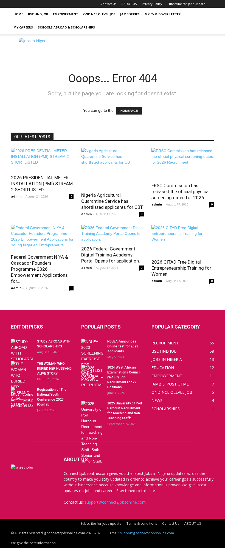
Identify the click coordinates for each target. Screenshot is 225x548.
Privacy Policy (152, 4)
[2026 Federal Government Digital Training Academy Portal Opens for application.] (112, 233)
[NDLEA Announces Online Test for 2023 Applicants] (92, 359)
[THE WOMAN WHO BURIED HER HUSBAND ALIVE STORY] (22, 384)
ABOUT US (129, 4)
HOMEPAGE (129, 110)
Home (18, 14)
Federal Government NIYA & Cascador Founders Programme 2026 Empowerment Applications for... (39, 269)
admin (16, 196)
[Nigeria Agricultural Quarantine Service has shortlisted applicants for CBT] (112, 168)
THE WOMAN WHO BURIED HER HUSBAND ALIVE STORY (54, 368)
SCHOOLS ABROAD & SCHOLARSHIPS (66, 27)
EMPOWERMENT (65, 14)
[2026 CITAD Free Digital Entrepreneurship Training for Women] (182, 240)
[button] (207, 14)
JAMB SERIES (130, 14)
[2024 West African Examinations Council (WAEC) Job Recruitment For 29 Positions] (92, 376)
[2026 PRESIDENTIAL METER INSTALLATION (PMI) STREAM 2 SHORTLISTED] (42, 159)
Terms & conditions (141, 523)
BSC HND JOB (38, 14)
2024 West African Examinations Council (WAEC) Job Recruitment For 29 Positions (123, 377)
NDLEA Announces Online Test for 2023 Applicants (122, 346)
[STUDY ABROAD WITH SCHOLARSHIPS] (22, 350)
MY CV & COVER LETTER (163, 14)
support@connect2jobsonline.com (115, 502)
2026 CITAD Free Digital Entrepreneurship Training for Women (181, 268)
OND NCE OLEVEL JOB (99, 14)
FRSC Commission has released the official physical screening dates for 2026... (180, 191)
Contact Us (108, 4)
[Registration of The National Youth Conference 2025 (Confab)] (22, 398)
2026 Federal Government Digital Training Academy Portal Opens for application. (110, 255)
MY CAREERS (23, 27)
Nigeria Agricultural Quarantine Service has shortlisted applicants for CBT (112, 201)
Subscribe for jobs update (186, 4)
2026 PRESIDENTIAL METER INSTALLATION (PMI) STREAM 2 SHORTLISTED (42, 183)
